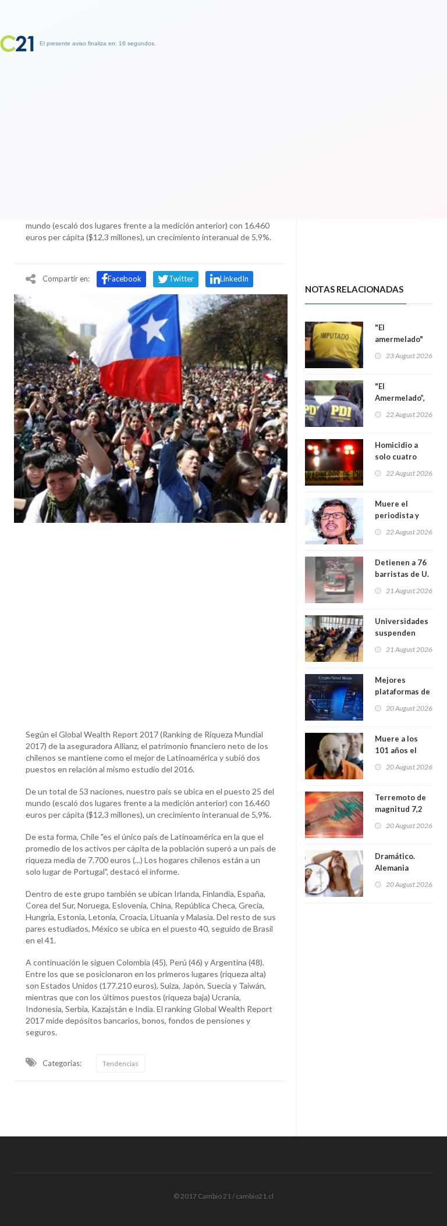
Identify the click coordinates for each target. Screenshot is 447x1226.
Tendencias (120, 1063)
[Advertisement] (151, 622)
